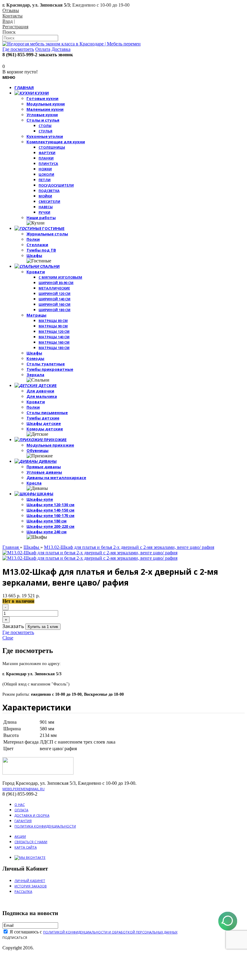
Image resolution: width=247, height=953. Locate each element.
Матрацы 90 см (53, 326)
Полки (33, 239)
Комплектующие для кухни (56, 141)
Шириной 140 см (54, 299)
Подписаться (14, 937)
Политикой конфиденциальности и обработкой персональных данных (110, 932)
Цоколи (46, 174)
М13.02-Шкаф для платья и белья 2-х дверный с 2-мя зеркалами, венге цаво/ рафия (129, 547)
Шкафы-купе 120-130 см (50, 504)
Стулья (45, 131)
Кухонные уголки (45, 136)
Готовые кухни (42, 98)
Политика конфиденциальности (45, 826)
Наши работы (41, 217)
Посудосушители (56, 185)
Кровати (36, 271)
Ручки (44, 212)
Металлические (54, 288)
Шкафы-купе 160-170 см (50, 515)
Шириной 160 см (54, 304)
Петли (45, 180)
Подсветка (49, 190)
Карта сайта (25, 847)
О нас (19, 804)
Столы (45, 125)
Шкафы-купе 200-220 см (50, 526)
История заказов (30, 886)
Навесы (46, 207)
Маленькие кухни (45, 109)
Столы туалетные (46, 364)
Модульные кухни (46, 104)
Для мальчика (42, 396)
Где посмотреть (18, 632)
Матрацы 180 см (54, 347)
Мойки (45, 196)
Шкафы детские (44, 423)
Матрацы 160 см (54, 342)
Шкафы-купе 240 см (47, 531)
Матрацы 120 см (54, 331)
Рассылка (23, 891)
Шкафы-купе (40, 499)
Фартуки (47, 152)
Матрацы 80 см (53, 320)
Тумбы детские (43, 418)
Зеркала (35, 374)
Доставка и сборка (31, 815)
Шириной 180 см (54, 310)
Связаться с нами (30, 842)
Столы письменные (47, 412)
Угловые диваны (44, 472)
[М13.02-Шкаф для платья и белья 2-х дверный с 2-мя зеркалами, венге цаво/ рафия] (89, 552)
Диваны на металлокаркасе (56, 477)
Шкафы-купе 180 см (47, 521)
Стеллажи (37, 244)
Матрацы (36, 315)
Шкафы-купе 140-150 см (50, 510)
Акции (20, 836)
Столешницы (52, 147)
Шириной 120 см (54, 293)
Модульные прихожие (50, 445)
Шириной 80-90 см (56, 282)
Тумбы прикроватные (50, 369)
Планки (46, 158)
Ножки (45, 169)
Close (7, 637)
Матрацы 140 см (54, 337)
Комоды (35, 358)
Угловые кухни (42, 114)
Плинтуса (48, 163)
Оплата (21, 810)
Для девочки (40, 391)
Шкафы (34, 255)
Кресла (34, 483)
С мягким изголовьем (60, 277)
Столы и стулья (43, 120)
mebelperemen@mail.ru (23, 789)
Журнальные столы (47, 234)
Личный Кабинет (29, 880)
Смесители (49, 201)
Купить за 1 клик (43, 626)
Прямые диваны (44, 466)
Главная (11, 547)
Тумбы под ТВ (41, 250)
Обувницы (37, 450)
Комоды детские (45, 429)
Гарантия (23, 820)
